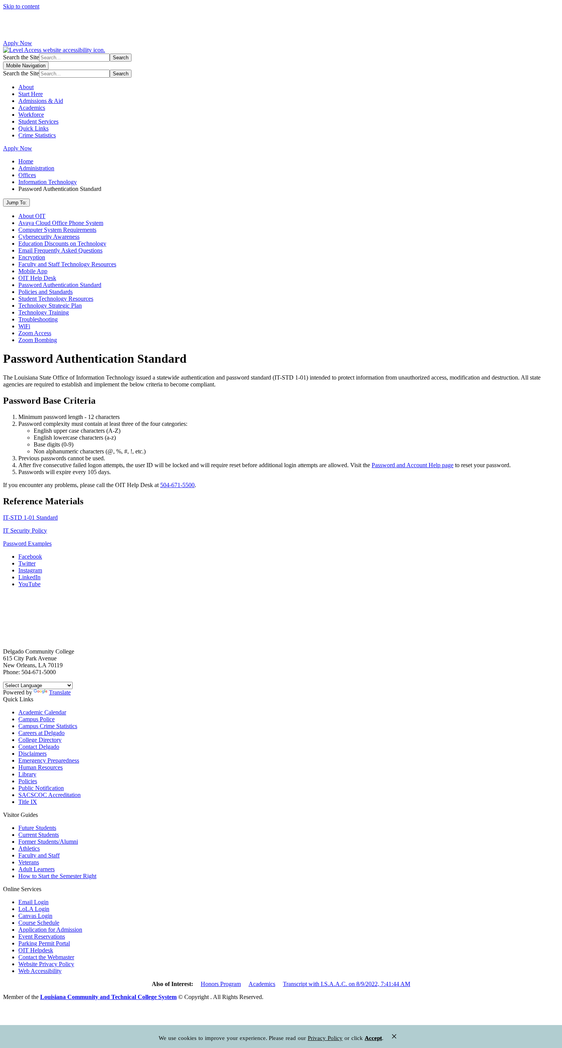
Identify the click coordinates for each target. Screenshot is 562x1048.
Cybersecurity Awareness (49, 236)
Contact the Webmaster (46, 957)
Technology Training (43, 312)
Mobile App (32, 271)
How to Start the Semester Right (57, 876)
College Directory (40, 740)
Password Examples (27, 543)
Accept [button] (373, 1038)
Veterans (28, 862)
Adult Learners (36, 869)
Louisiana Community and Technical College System (108, 997)
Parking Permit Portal (44, 943)
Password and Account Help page (412, 465)
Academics (31, 107)
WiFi (24, 326)
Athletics (29, 848)
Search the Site (21, 57)
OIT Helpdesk (35, 950)
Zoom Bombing (37, 340)
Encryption (31, 257)
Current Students (38, 834)
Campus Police (36, 719)
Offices (27, 175)
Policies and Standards (45, 291)
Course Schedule (38, 922)
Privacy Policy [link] (325, 1038)
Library (27, 774)
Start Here (30, 94)
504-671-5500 (177, 485)
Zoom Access (34, 333)
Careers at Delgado (41, 733)
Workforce (31, 114)
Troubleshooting (38, 319)
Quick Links (33, 128)
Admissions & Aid (40, 101)
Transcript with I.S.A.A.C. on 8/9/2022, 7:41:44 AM (346, 984)
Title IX (27, 802)
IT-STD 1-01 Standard (30, 517)
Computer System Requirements (57, 230)
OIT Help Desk (37, 278)
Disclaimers (32, 753)
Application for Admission (50, 929)
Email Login (33, 902)
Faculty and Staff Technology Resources (67, 264)
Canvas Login (35, 916)
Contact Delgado (38, 746)
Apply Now (17, 43)
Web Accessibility (40, 971)
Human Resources (40, 767)
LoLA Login (33, 909)
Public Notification (41, 788)
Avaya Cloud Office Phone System (60, 223)
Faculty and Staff (39, 855)
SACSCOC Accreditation (49, 795)
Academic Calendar (42, 712)
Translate (60, 692)
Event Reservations (41, 936)
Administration (36, 168)
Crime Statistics (37, 135)
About (26, 87)
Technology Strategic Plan (50, 305)
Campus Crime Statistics (47, 726)
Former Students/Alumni (48, 841)
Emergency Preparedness (48, 760)
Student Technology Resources (55, 298)
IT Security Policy (25, 530)
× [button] (394, 1036)
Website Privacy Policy (46, 964)
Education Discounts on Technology (62, 243)
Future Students (37, 828)
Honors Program (221, 984)
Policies (27, 781)
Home (25, 161)
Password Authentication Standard (59, 285)
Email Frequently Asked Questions (60, 250)
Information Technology (47, 182)
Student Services (38, 121)
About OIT (31, 216)
